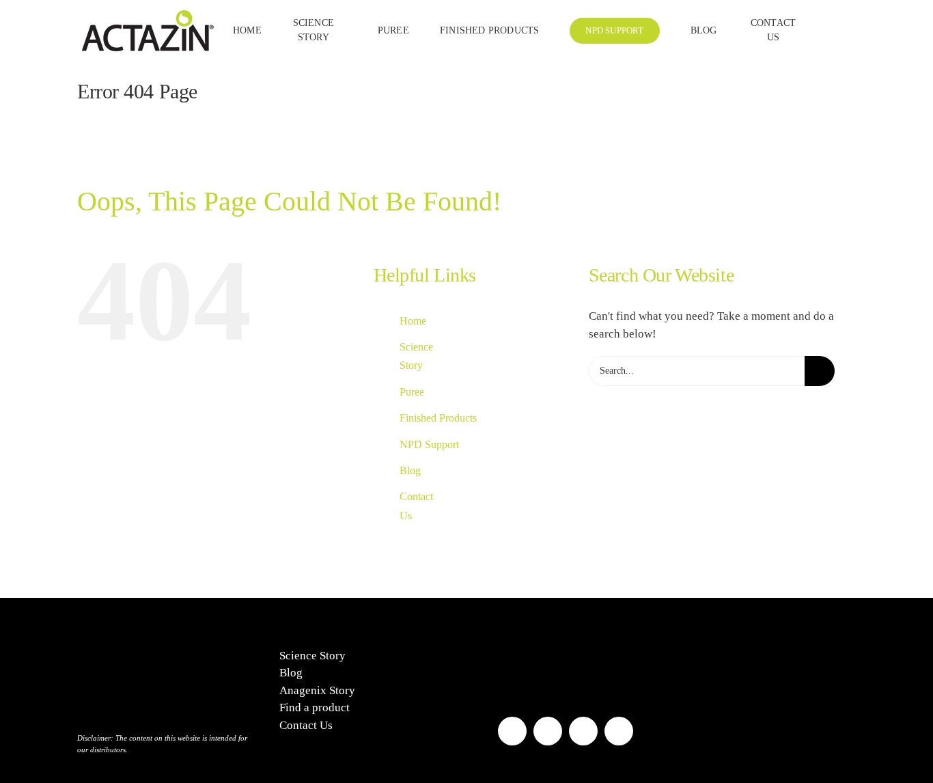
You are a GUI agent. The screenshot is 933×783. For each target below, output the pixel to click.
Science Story (312, 655)
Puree (412, 392)
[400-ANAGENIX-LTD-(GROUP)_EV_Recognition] (532, 641)
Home (413, 321)
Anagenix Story (317, 690)
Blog (410, 470)
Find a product (314, 707)
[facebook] (512, 731)
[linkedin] (618, 731)
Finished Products (438, 418)
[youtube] (583, 731)
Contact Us (306, 725)
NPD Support (429, 444)
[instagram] (547, 731)
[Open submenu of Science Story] (341, 31)
